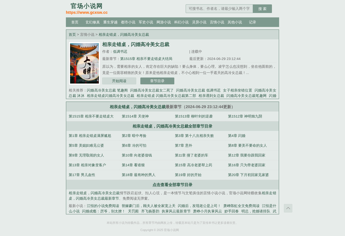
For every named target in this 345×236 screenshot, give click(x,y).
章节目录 (157, 81)
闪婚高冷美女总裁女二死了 (152, 90)
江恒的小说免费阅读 (103, 206)
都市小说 (128, 22)
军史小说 (146, 22)
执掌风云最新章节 (176, 211)
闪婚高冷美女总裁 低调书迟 (198, 90)
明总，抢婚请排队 (255, 211)
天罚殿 (133, 211)
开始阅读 (119, 81)
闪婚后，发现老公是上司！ (199, 206)
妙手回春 (231, 211)
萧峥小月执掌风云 (207, 211)
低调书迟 (120, 52)
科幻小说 (181, 22)
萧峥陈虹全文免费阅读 (241, 206)
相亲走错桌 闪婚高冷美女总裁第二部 (166, 96)
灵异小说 (199, 22)
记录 (252, 22)
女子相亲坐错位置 (237, 90)
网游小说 (164, 22)
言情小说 (217, 22)
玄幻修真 (92, 22)
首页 (74, 22)
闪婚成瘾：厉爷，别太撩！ (104, 211)
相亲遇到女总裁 (211, 96)
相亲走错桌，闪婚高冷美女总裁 (124, 35)
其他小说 (235, 22)
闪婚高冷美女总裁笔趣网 (246, 96)
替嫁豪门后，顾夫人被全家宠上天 (148, 206)
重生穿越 (110, 22)
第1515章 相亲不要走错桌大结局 (146, 59)
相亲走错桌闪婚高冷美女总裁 (110, 96)
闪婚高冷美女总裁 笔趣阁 (107, 90)
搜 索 (262, 9)
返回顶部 (288, 208)
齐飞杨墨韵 (150, 211)
